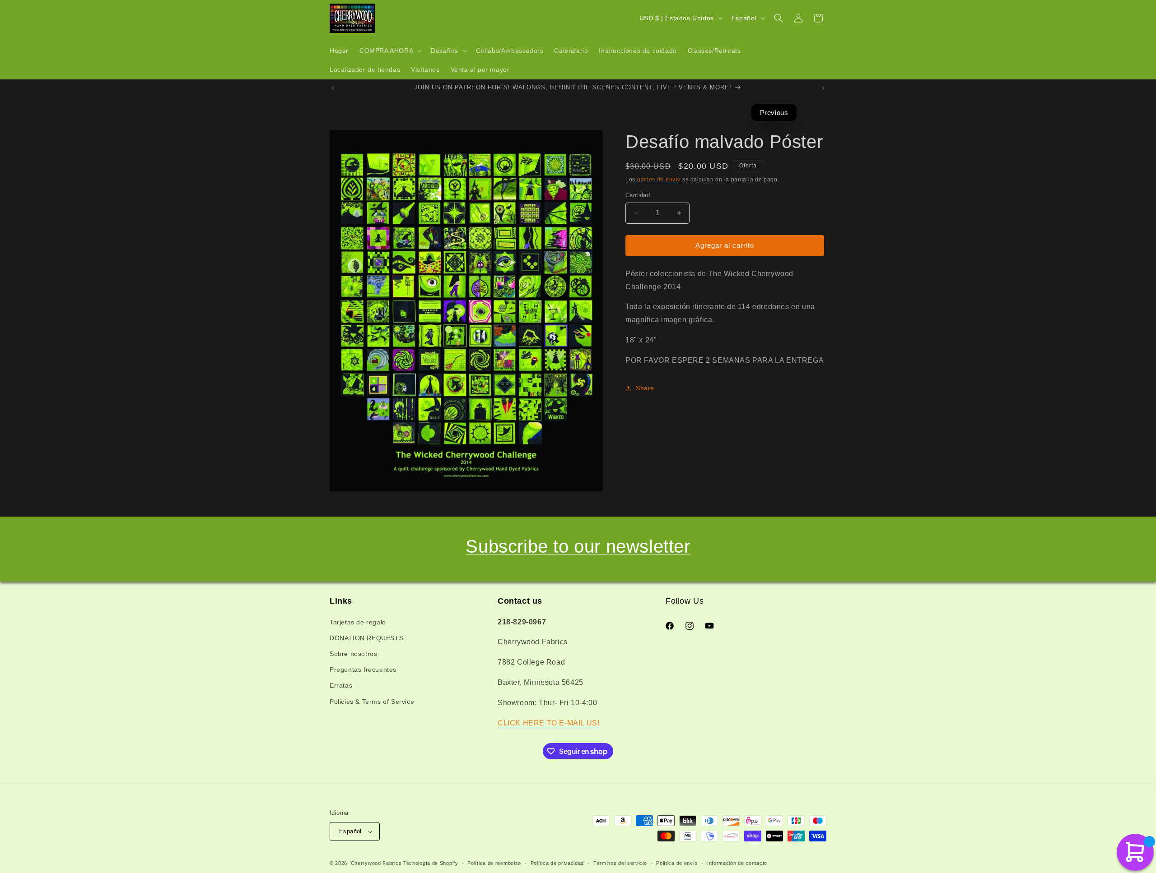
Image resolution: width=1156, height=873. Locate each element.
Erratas (341, 685)
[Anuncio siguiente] (823, 88)
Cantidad (637, 195)
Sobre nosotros (353, 653)
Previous (774, 112)
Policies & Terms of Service (372, 701)
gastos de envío (659, 179)
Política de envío (677, 863)
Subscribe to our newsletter (578, 546)
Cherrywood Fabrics (376, 863)
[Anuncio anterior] (333, 88)
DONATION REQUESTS (366, 638)
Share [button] (645, 388)
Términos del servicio (620, 863)
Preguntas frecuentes (363, 669)
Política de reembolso (494, 863)
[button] (389, 50)
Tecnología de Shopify (430, 863)
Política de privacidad (557, 863)
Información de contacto (737, 863)
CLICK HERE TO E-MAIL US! (548, 723)
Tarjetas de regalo (358, 622)
